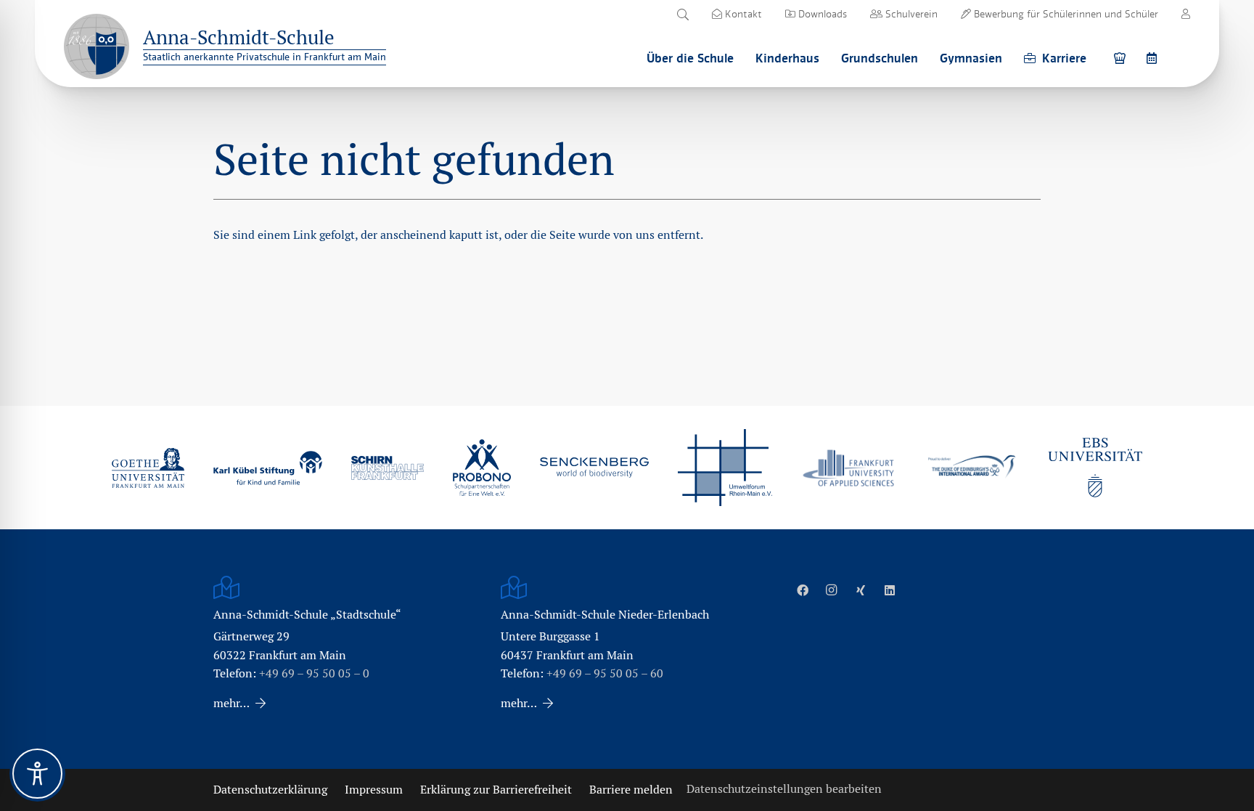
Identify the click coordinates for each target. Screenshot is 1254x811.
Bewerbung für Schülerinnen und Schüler (1064, 14)
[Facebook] (802, 590)
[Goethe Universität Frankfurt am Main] (148, 467)
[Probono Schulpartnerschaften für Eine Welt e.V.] (482, 467)
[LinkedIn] (889, 590)
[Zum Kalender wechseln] (1154, 57)
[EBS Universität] (1095, 467)
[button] (682, 14)
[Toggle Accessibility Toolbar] (37, 773)
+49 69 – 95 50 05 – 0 (314, 673)
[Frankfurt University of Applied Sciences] (848, 468)
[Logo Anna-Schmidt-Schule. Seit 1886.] (96, 46)
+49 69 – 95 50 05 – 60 (604, 673)
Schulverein (910, 14)
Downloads (821, 14)
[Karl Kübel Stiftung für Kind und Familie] (267, 468)
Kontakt (742, 14)
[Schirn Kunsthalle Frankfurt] (387, 468)
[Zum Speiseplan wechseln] (1122, 57)
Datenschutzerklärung (270, 789)
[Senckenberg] (594, 467)
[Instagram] (831, 590)
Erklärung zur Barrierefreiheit (496, 789)
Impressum (374, 789)
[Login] (1185, 14)
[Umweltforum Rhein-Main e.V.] (725, 467)
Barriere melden (631, 789)
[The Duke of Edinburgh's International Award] (972, 468)
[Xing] (860, 590)
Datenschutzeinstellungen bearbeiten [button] (784, 788)
